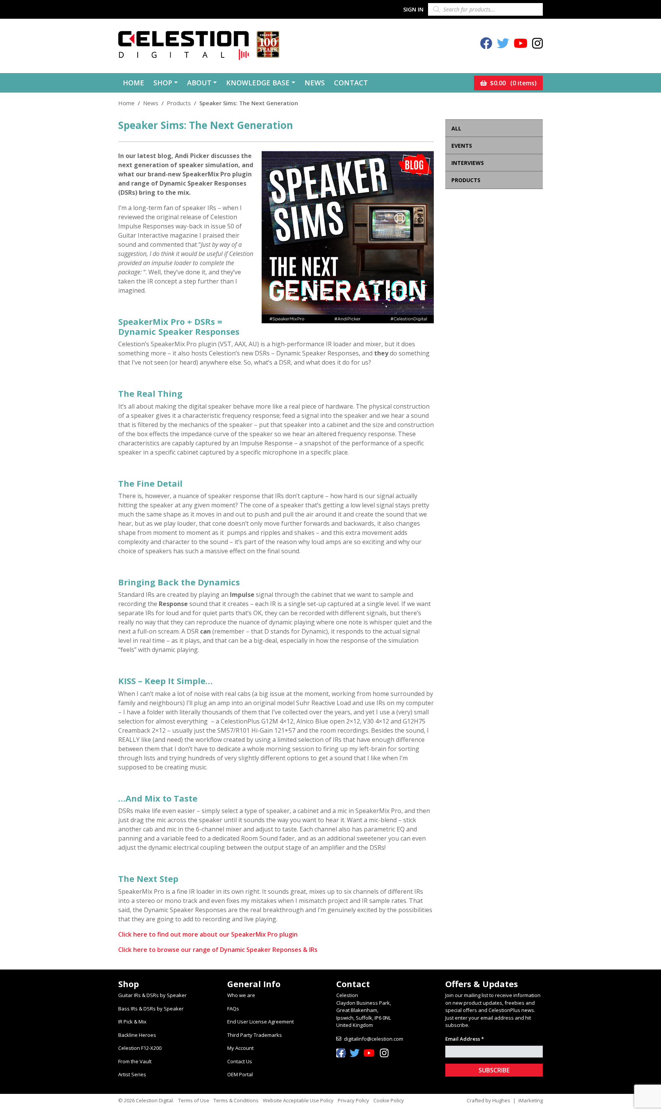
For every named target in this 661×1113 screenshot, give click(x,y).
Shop (162, 82)
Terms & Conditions (236, 1100)
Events (461, 145)
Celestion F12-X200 (139, 1048)
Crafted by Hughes (488, 1100)
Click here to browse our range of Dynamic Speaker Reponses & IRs (217, 949)
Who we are (241, 995)
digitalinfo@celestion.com (373, 1038)
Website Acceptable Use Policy (298, 1100)
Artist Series (132, 1074)
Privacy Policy (353, 1100)
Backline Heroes (137, 1035)
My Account (240, 1048)
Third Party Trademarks (254, 1035)
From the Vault (134, 1061)
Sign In (413, 9)
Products (179, 103)
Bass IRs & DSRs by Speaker (151, 1008)
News (314, 82)
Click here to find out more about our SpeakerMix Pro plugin (208, 934)
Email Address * (464, 1038)
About (199, 82)
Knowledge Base (258, 82)
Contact (351, 82)
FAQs (233, 1008)
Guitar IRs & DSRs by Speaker (152, 995)
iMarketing (530, 1100)
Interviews (467, 162)
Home (133, 82)
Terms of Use (193, 1100)
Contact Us (239, 1061)
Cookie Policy (388, 1100)
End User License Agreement (260, 1021)
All (456, 128)
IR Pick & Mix (132, 1021)
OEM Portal (240, 1074)
